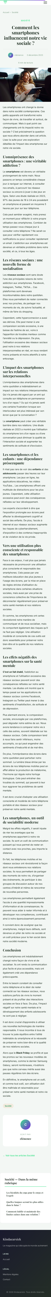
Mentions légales (10, 1274)
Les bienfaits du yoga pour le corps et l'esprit (24, 1194)
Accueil (6, 12)
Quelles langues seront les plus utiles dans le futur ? (24, 1203)
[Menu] (45, 2)
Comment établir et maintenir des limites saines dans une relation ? (23, 1213)
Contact (6, 1279)
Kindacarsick (12, 1239)
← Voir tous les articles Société (19, 1155)
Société (15, 12)
